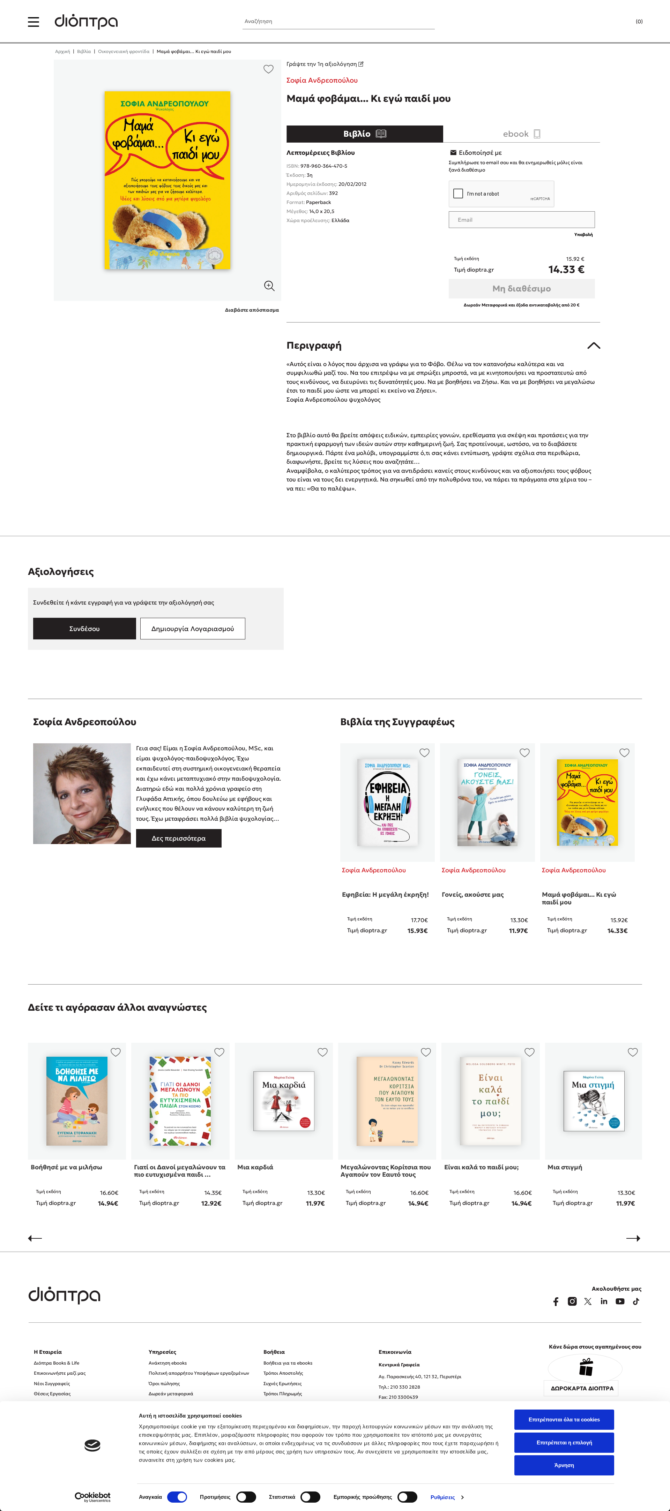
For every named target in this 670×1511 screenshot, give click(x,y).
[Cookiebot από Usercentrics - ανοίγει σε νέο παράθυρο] (92, 1497)
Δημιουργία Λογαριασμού (192, 628)
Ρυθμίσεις (443, 1497)
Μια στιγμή (565, 1167)
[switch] (246, 1497)
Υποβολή (583, 234)
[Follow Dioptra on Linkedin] (604, 1301)
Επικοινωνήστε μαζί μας (59, 1373)
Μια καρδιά (255, 1167)
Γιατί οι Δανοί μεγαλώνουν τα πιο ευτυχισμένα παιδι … (179, 1170)
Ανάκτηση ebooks (168, 1363)
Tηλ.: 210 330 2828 (399, 1387)
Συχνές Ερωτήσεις (282, 1384)
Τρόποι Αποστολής (283, 1373)
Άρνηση (564, 1465)
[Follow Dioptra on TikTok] (636, 1301)
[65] (168, 180)
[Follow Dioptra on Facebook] (556, 1301)
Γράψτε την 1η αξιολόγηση (322, 63)
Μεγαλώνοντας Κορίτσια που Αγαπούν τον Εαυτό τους (386, 1170)
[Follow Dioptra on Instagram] (572, 1301)
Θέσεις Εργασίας (52, 1394)
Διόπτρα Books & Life (56, 1363)
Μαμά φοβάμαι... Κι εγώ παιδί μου (579, 898)
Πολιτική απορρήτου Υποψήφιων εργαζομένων (199, 1373)
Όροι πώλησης (164, 1384)
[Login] (625, 22)
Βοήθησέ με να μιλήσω (66, 1167)
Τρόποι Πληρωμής (282, 1394)
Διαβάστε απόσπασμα (252, 310)
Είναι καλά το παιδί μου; (481, 1167)
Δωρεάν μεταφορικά (171, 1394)
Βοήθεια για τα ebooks (287, 1363)
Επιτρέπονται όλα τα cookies (564, 1419)
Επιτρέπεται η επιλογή (564, 1442)
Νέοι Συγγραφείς (52, 1384)
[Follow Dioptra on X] (588, 1301)
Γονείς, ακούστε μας (473, 894)
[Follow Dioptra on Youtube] (620, 1301)
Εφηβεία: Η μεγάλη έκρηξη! (385, 894)
